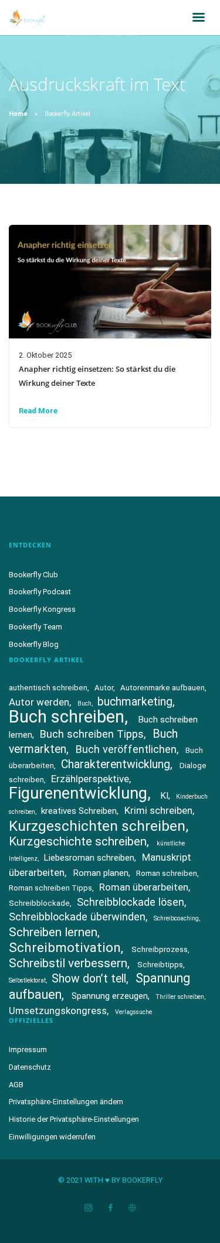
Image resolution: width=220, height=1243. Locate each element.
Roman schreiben (166, 873)
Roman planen (100, 873)
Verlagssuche (133, 1012)
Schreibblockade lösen (130, 902)
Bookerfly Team (35, 626)
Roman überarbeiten (143, 887)
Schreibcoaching (176, 918)
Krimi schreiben (158, 810)
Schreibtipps (160, 964)
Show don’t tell (89, 978)
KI (164, 795)
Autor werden (39, 702)
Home (18, 114)
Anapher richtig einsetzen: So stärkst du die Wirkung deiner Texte (97, 376)
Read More (38, 410)
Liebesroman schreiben (88, 857)
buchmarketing (134, 701)
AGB (16, 1084)
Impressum (28, 1049)
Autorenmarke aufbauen (162, 687)
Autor (103, 687)
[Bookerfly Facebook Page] (110, 1208)
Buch (84, 703)
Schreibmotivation (65, 948)
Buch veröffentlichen (126, 749)
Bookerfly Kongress (42, 609)
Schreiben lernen (53, 932)
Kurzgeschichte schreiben (78, 841)
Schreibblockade (39, 903)
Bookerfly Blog (34, 644)
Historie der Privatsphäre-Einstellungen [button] (74, 1119)
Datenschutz (30, 1067)
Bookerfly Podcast (40, 591)
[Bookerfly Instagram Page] (88, 1208)
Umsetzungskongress (58, 1010)
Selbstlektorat (27, 980)
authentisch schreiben (48, 687)
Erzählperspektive (90, 779)
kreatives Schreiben (79, 811)
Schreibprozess (159, 949)
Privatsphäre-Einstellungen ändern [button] (66, 1101)
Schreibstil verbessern (68, 963)
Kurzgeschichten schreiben (97, 825)
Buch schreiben (66, 717)
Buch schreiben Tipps (92, 734)
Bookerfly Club (33, 574)
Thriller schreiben (179, 997)
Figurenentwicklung (78, 793)
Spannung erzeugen (110, 996)
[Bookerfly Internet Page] (132, 1208)
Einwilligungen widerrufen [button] (52, 1136)
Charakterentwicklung (115, 764)
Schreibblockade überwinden (77, 916)
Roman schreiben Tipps (50, 888)
